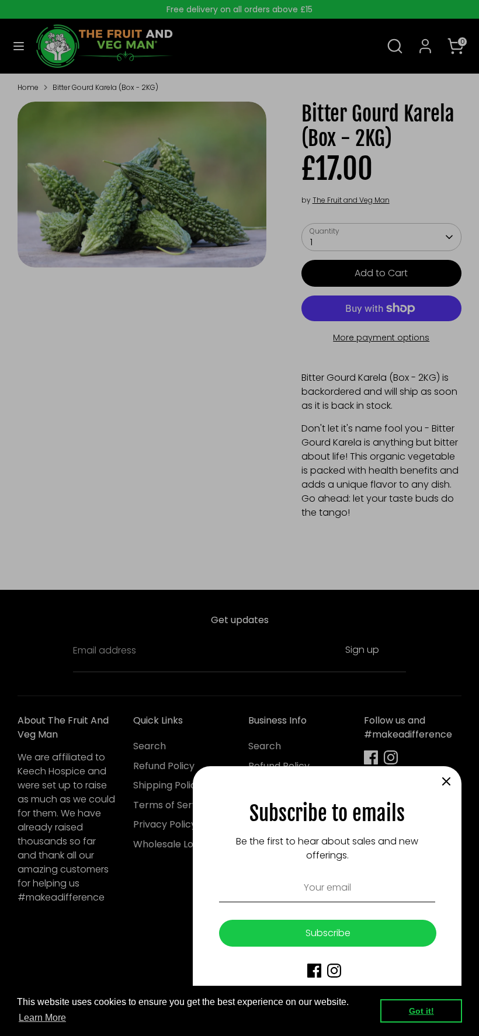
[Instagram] (334, 971)
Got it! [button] (421, 1011)
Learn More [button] (42, 1018)
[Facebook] (314, 971)
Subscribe (328, 933)
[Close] (446, 781)
